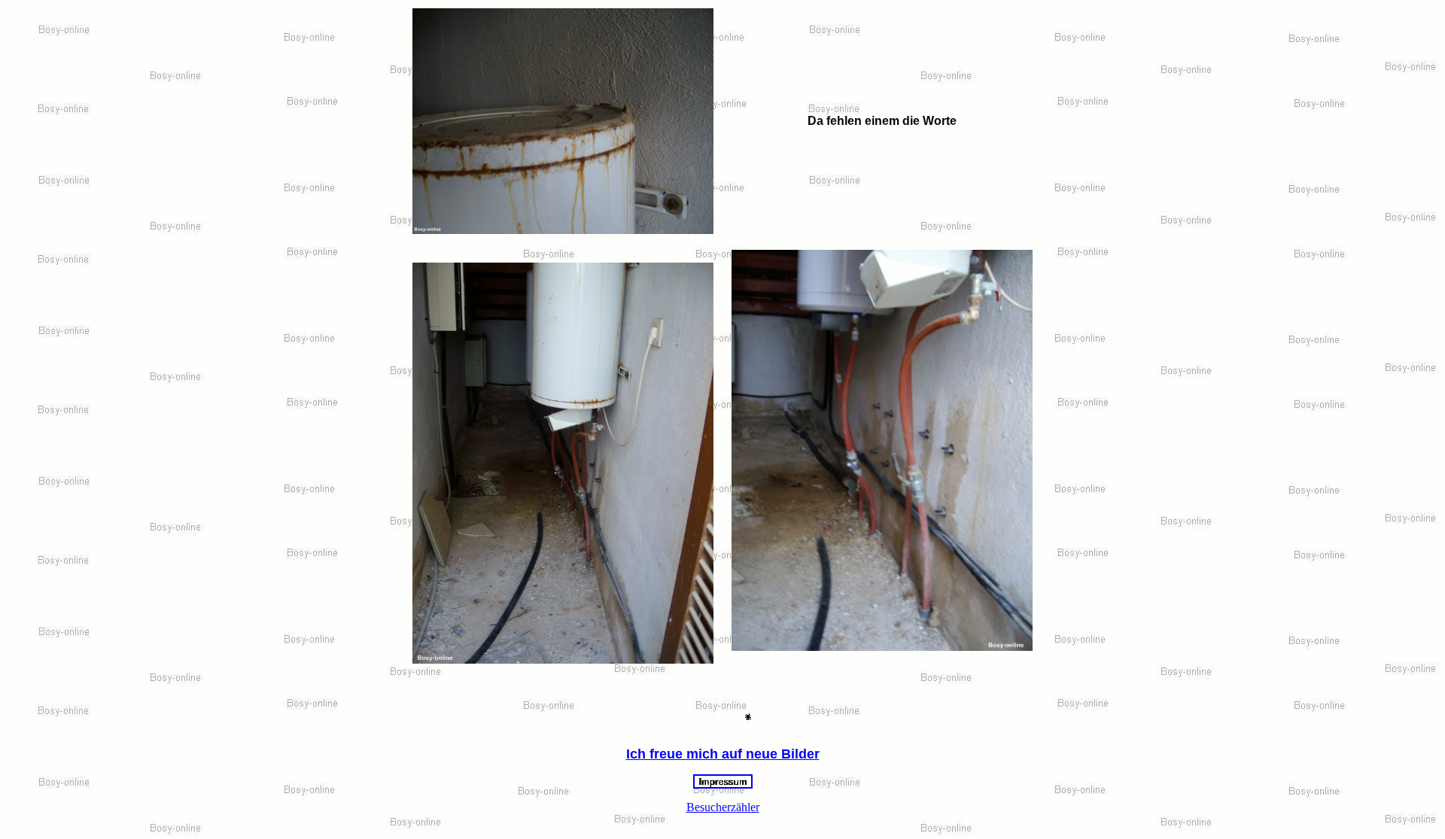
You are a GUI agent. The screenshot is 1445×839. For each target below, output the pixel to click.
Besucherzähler (722, 807)
